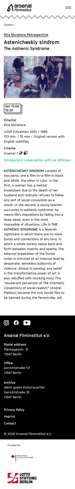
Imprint (9, 416)
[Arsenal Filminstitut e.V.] (19, 7)
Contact (10, 423)
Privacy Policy (14, 410)
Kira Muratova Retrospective (26, 35)
